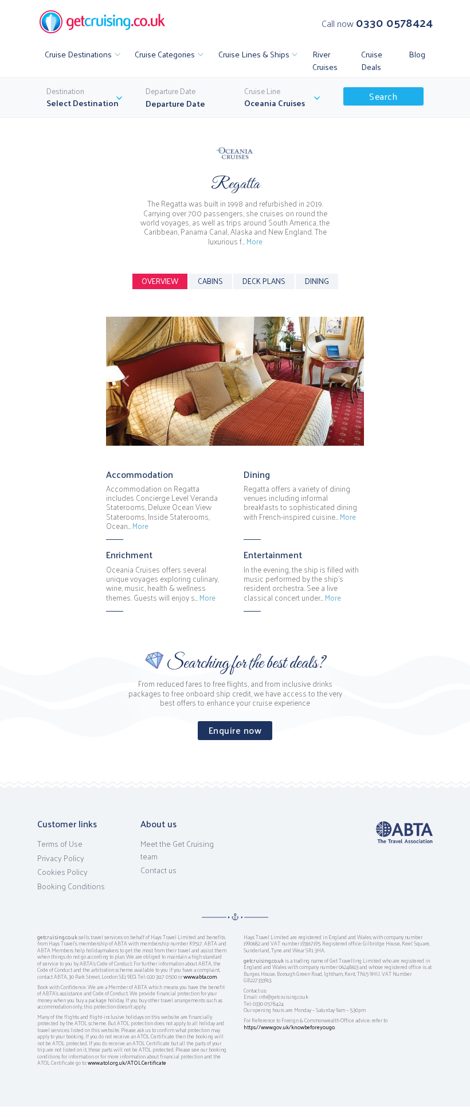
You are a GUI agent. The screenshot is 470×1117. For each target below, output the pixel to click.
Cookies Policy (62, 872)
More (254, 241)
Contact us (158, 870)
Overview (160, 281)
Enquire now (235, 730)
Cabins (210, 281)
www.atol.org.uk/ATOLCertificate (127, 1062)
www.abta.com (200, 976)
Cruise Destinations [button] (78, 53)
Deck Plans (263, 281)
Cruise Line (262, 91)
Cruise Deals (371, 60)
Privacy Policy (60, 858)
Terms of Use (60, 844)
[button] (125, 381)
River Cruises (325, 60)
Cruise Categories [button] (165, 53)
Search (383, 96)
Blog (417, 53)
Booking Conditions (71, 886)
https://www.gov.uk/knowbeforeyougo (289, 1027)
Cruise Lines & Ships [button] (253, 53)
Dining (317, 281)
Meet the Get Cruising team (177, 850)
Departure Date (170, 91)
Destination (65, 91)
